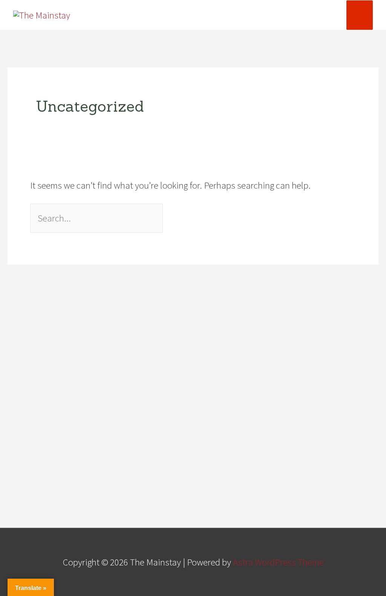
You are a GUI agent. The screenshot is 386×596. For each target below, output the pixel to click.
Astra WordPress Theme (278, 562)
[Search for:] (97, 218)
